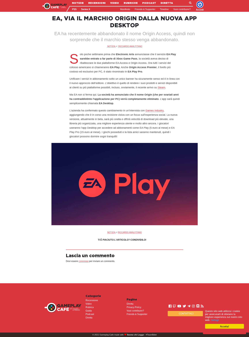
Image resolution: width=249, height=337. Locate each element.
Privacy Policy (134, 307)
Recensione (92, 300)
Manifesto (125, 9)
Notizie (78, 3)
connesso (84, 261)
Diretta (167, 3)
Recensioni (97, 3)
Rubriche (131, 3)
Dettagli (215, 320)
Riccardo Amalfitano (130, 46)
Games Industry (154, 110)
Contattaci (186, 313)
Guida (89, 310)
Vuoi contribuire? (182, 9)
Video (114, 3)
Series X (85, 9)
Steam (161, 87)
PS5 (74, 9)
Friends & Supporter (145, 9)
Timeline (164, 9)
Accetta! (224, 326)
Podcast (149, 3)
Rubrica (90, 307)
